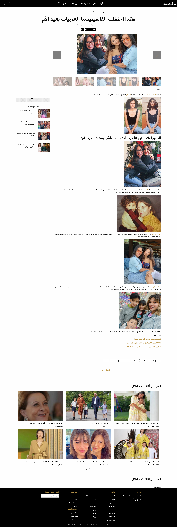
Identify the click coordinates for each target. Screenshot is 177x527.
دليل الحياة (74, 3)
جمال (95, 3)
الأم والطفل (102, 12)
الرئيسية (110, 12)
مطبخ (65, 3)
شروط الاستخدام (73, 503)
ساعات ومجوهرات (91, 495)
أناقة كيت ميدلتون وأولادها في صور (101, 423)
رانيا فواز (135, 361)
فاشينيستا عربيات (124, 361)
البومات (94, 517)
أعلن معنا (75, 506)
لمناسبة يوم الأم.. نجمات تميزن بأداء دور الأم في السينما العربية (45, 423)
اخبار (95, 499)
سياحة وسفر (92, 503)
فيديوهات (93, 513)
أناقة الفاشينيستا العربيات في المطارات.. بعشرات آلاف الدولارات (143, 343)
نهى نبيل (149, 331)
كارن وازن (145, 190)
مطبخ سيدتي (74, 516)
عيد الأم (128, 94)
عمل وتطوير (93, 506)
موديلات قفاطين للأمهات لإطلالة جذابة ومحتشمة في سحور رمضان (44, 461)
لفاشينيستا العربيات (151, 94)
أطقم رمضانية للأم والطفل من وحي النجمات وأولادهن (144, 461)
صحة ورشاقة (85, 3)
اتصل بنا (75, 499)
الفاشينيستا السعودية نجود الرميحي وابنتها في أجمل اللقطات (144, 347)
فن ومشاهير (111, 513)
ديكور (94, 510)
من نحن (76, 495)
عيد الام (105, 361)
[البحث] (9, 3)
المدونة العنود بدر (156, 234)
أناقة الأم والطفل (93, 12)
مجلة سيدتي (74, 512)
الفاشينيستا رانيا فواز (155, 287)
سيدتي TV (75, 520)
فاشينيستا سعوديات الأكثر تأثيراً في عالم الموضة (147, 339)
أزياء (101, 3)
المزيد (88, 468)
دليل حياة (112, 506)
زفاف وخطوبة (111, 520)
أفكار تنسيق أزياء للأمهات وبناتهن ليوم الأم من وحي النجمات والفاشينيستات (137, 423)
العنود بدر (143, 361)
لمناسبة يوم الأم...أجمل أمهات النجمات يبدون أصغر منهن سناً (94, 461)
